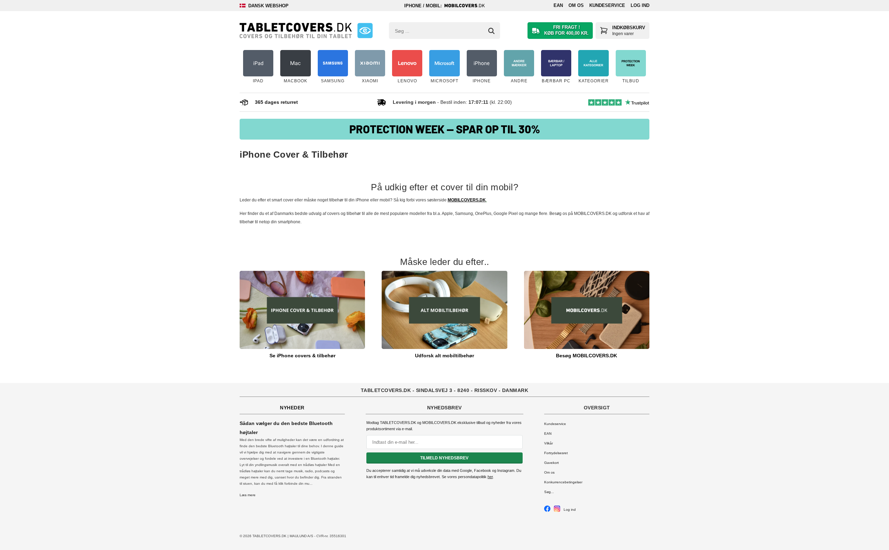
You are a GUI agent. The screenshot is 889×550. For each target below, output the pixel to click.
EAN (558, 5)
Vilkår (548, 443)
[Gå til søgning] (491, 31)
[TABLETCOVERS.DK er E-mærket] (365, 30)
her (490, 477)
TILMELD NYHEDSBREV (444, 458)
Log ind (640, 5)
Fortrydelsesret (556, 453)
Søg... (549, 492)
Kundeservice (607, 5)
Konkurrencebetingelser (563, 482)
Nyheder (292, 407)
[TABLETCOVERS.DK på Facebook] (547, 510)
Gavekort (551, 463)
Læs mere (248, 495)
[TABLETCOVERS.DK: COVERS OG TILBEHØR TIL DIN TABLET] (296, 30)
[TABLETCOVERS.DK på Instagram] (557, 510)
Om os (576, 5)
